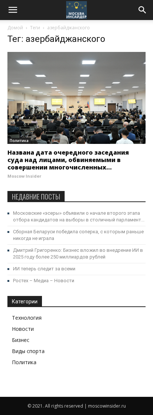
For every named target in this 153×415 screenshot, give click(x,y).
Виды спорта (28, 351)
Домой (15, 27)
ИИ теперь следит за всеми (44, 268)
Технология (27, 317)
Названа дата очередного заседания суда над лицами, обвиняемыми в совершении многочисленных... (68, 159)
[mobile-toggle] (13, 10)
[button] (142, 10)
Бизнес (20, 339)
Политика (19, 140)
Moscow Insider (24, 176)
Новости (23, 328)
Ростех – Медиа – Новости (43, 280)
